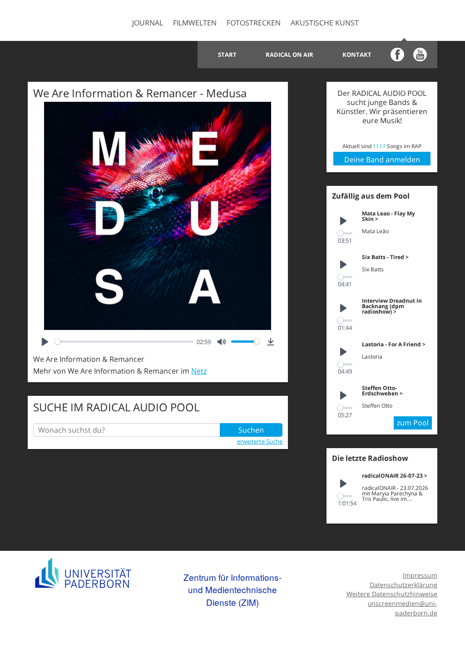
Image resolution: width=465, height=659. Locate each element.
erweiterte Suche (259, 441)
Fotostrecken (254, 23)
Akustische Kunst (325, 23)
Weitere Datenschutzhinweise (391, 593)
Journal (147, 23)
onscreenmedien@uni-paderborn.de (402, 608)
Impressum (420, 575)
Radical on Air (289, 54)
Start (227, 54)
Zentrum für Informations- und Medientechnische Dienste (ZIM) (232, 589)
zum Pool (413, 423)
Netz (199, 371)
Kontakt (356, 54)
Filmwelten (195, 23)
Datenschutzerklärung (403, 584)
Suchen (251, 430)
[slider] (123, 341)
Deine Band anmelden (382, 160)
